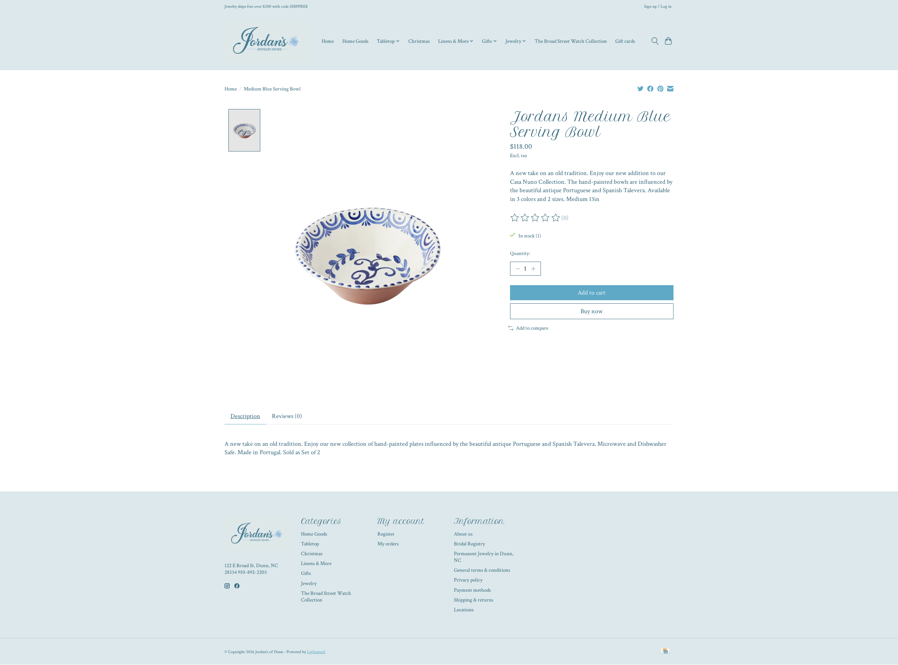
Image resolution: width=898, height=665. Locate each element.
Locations (464, 609)
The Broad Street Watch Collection (571, 41)
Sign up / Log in (657, 6)
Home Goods (355, 41)
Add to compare (532, 328)
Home (328, 41)
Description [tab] (245, 416)
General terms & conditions (482, 570)
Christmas (419, 41)
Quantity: (520, 253)
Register (386, 534)
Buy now (592, 311)
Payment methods (472, 590)
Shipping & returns (473, 600)
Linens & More (316, 563)
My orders (387, 543)
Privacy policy (468, 580)
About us (463, 534)
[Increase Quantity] (533, 269)
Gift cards (625, 41)
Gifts (306, 573)
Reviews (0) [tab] (287, 416)
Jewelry (309, 583)
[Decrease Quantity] (518, 269)
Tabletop (310, 543)
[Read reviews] (535, 217)
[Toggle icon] (655, 41)
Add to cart (591, 293)
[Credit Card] (665, 651)
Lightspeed (316, 651)
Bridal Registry (469, 543)
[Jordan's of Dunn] (267, 41)
